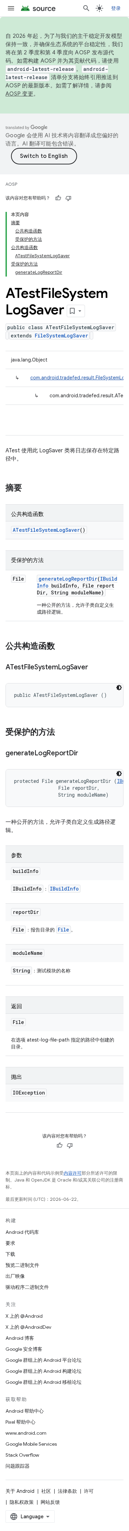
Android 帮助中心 (25, 1411)
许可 (89, 1491)
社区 (46, 1491)
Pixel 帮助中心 (20, 1422)
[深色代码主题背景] (119, 687)
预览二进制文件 (22, 1265)
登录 (116, 8)
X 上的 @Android (24, 1316)
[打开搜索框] (86, 8)
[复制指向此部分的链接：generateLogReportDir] (85, 754)
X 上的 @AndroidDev (28, 1327)
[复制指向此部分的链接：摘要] (29, 488)
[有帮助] (58, 198)
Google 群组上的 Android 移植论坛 (44, 1382)
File (63, 929)
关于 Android (20, 1491)
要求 (10, 1243)
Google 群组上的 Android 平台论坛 (44, 1360)
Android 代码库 (22, 1232)
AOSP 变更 (19, 93)
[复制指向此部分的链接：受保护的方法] (62, 733)
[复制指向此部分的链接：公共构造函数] (62, 647)
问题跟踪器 (18, 1466)
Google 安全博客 (24, 1349)
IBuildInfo (64, 888)
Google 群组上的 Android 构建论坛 (44, 1371)
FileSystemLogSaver (61, 335)
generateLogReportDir (68, 578)
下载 (10, 1254)
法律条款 (67, 1491)
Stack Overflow (22, 1455)
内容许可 (73, 1173)
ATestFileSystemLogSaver (46, 530)
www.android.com (26, 1433)
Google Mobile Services (31, 1444)
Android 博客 (20, 1338)
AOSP (11, 184)
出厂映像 (15, 1276)
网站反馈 (50, 1502)
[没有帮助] (68, 198)
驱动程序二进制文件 (27, 1287)
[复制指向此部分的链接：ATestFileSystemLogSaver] (94, 668)
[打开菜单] (11, 8)
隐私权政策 (22, 1502)
